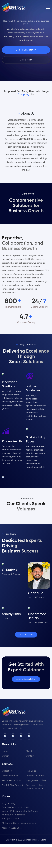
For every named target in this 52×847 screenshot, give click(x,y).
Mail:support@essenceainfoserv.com (19, 823)
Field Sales (31, 771)
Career (5, 756)
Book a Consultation (26, 50)
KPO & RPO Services (11, 781)
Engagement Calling (36, 781)
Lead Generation (10, 776)
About (29, 751)
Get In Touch (26, 60)
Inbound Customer (35, 776)
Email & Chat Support (12, 785)
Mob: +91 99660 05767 (12, 828)
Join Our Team (26, 635)
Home (5, 751)
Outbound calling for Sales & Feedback (36, 787)
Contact (30, 756)
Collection (7, 771)
